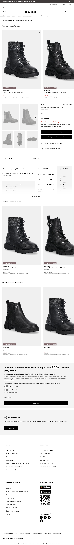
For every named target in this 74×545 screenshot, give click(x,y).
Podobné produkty (56, 132)
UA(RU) (22, 538)
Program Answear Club (47, 463)
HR (10, 538)
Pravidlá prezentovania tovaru (49, 457)
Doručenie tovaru (11, 495)
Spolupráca (9, 460)
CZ (7, 538)
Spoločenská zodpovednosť (14, 467)
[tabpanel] (37, 179)
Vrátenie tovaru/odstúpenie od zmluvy (17, 491)
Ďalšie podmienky (45, 453)
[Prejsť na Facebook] (41, 517)
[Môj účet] (65, 12)
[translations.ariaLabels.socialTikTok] (41, 521)
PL (14, 538)
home (5, 16)
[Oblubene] (69, 12)
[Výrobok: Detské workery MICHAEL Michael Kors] (21, 59)
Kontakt (8, 514)
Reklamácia (9, 488)
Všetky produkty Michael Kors (56, 137)
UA (19, 538)
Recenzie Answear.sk (12, 453)
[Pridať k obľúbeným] (39, 32)
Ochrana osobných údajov (14, 470)
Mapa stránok (57, 533)
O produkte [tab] (9, 159)
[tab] (28, 158)
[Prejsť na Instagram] (45, 517)
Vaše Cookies (47, 533)
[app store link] (45, 491)
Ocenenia (9, 457)
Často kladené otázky (12, 511)
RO (16, 538)
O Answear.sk (10, 450)
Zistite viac (11, 428)
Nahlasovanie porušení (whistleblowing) (17, 463)
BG (4, 538)
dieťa (4, 12)
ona (4, 8)
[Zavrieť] (69, 1)
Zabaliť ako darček (11, 508)
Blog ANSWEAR (44, 460)
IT (13, 538)
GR (9, 538)
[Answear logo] (30, 12)
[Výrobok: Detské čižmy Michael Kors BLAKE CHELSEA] (21, 316)
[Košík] (72, 12)
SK (18, 538)
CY (5, 538)
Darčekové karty (11, 504)
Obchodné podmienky (46, 450)
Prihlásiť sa (36, 403)
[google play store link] (45, 487)
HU (12, 538)
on (8, 8)
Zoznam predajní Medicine (13, 501)
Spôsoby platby (10, 498)
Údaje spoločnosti (37, 533)
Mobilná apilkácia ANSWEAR (48, 467)
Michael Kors (45, 105)
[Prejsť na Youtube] (49, 517)
